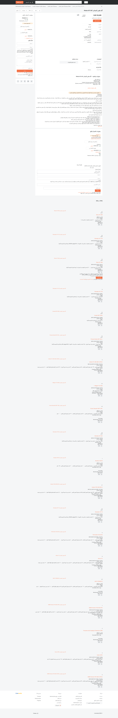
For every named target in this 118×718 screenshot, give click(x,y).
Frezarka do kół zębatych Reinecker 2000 (92, 630)
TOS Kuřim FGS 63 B (97, 534)
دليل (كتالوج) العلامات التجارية (76, 704)
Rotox (90, 24)
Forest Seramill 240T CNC (96, 408)
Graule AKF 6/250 (98, 315)
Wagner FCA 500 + (98, 385)
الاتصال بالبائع (97, 20)
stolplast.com (98, 152)
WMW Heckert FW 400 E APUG (95, 676)
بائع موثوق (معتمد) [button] (95, 135)
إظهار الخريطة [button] (79, 164)
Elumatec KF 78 (98, 512)
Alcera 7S (100, 558)
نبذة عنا (101, 696)
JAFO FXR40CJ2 (98, 581)
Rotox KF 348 (99, 214)
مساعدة (101, 698)
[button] (39, 10)
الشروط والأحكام (79, 696)
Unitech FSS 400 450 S (97, 487)
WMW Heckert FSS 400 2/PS (95, 607)
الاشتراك (99, 277)
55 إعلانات (94, 136)
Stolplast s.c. (98, 134)
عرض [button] (92, 145)
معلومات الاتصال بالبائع (98, 700)
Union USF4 (99, 655)
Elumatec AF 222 (98, 436)
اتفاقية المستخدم (81, 192)
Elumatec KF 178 (98, 238)
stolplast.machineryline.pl (96, 138)
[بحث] (80, 2)
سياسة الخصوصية (88, 192)
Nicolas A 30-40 (98, 460)
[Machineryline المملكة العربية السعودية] (95, 2)
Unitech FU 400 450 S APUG (95, 362)
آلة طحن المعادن (88, 29)
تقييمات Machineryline (78, 702)
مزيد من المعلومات (29, 38)
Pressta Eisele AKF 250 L (96, 339)
